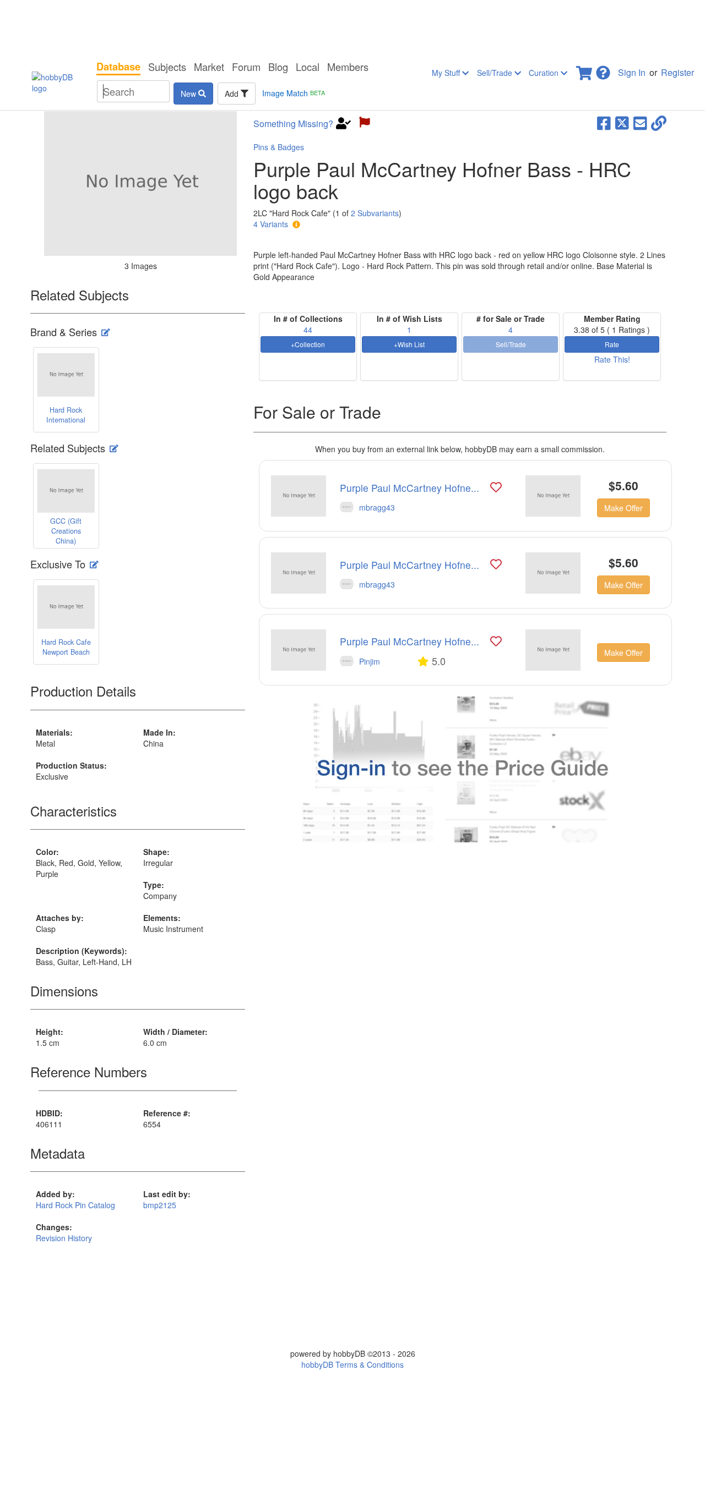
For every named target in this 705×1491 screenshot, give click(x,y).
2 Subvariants (375, 212)
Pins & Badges (278, 146)
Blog (278, 66)
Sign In (632, 72)
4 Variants (270, 223)
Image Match (293, 92)
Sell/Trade (495, 72)
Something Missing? (293, 124)
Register (677, 72)
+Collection (308, 344)
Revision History (64, 1237)
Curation (545, 72)
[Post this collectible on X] (622, 122)
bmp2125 (159, 1204)
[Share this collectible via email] (640, 122)
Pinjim (369, 661)
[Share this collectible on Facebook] (604, 122)
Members (347, 66)
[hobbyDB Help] (603, 69)
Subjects (167, 66)
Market (209, 66)
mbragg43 (377, 507)
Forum (246, 66)
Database (118, 66)
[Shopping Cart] (585, 69)
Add (233, 93)
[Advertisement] (352, 27)
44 (307, 329)
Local (307, 66)
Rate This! (612, 359)
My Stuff (447, 72)
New (189, 93)
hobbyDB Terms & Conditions (352, 1364)
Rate (612, 344)
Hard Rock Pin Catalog (75, 1204)
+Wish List (409, 344)
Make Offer (623, 507)
